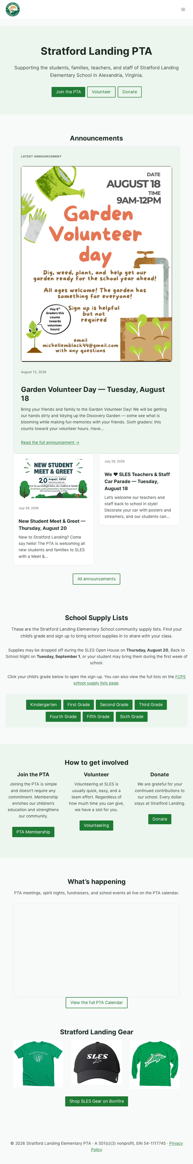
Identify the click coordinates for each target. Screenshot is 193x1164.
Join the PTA (68, 91)
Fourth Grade (63, 716)
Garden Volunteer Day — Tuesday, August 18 (93, 393)
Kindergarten (43, 704)
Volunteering (96, 825)
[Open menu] (183, 9)
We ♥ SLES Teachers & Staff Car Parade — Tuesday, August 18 (137, 481)
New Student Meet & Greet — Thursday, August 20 (52, 524)
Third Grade (151, 704)
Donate (129, 91)
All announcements (96, 578)
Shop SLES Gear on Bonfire (96, 1101)
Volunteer (101, 91)
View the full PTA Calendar (96, 1002)
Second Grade (114, 704)
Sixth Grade (131, 716)
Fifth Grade (98, 716)
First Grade (79, 704)
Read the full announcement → (50, 442)
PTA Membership (33, 831)
